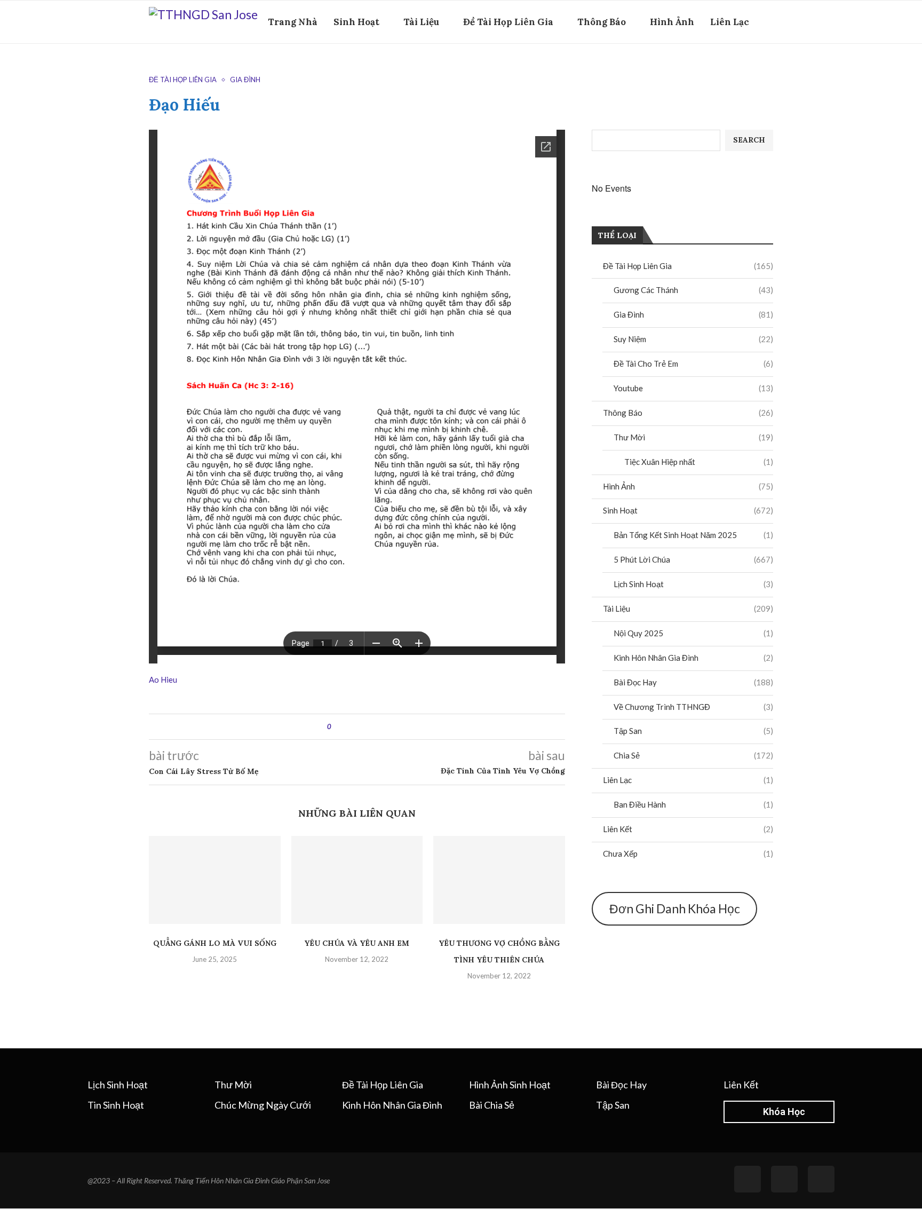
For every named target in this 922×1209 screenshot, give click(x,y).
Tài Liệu (421, 22)
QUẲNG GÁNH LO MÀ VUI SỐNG (214, 943)
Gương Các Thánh (693, 290)
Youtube (693, 388)
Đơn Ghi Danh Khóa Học (674, 908)
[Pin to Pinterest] (369, 726)
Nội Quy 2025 (693, 633)
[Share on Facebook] (349, 726)
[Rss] (784, 1179)
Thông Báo (601, 22)
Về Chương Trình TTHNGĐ (693, 707)
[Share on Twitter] (359, 726)
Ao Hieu (163, 679)
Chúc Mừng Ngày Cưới (262, 1105)
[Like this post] (337, 726)
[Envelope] (821, 1179)
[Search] (767, 68)
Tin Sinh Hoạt (116, 1105)
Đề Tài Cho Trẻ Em (693, 363)
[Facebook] (751, 68)
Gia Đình (693, 314)
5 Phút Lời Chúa (693, 559)
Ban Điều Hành (693, 804)
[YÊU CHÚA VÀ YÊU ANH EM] (357, 879)
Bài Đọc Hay (693, 682)
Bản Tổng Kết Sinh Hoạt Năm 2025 (693, 535)
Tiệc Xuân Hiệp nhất (698, 462)
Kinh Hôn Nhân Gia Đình (693, 657)
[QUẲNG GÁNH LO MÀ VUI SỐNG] (215, 879)
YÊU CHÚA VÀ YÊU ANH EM (356, 943)
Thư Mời (693, 437)
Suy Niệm (693, 339)
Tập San (693, 731)
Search (749, 140)
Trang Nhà (292, 22)
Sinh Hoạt (356, 22)
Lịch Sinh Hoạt (693, 584)
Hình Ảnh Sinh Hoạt (510, 1084)
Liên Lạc (729, 22)
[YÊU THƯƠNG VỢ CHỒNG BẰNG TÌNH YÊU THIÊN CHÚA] (499, 879)
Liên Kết (688, 829)
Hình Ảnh (672, 22)
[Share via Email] (379, 726)
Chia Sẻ (693, 755)
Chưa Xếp (688, 853)
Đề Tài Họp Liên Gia (508, 22)
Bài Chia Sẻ (491, 1105)
